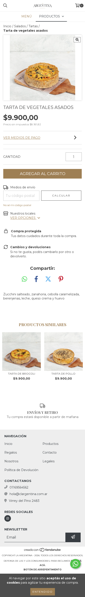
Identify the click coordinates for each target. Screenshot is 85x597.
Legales (48, 461)
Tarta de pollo (63, 373)
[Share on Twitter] (48, 279)
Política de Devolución (21, 470)
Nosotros (11, 461)
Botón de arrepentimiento (42, 569)
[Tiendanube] (43, 551)
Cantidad (11, 157)
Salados (20, 26)
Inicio (7, 26)
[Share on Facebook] (36, 279)
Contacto (49, 452)
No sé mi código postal (17, 205)
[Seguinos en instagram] (7, 518)
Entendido (42, 591)
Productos (50, 444)
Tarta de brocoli (21, 373)
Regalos (10, 452)
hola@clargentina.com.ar (28, 494)
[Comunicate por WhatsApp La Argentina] (75, 564)
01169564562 (19, 487)
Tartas (33, 26)
